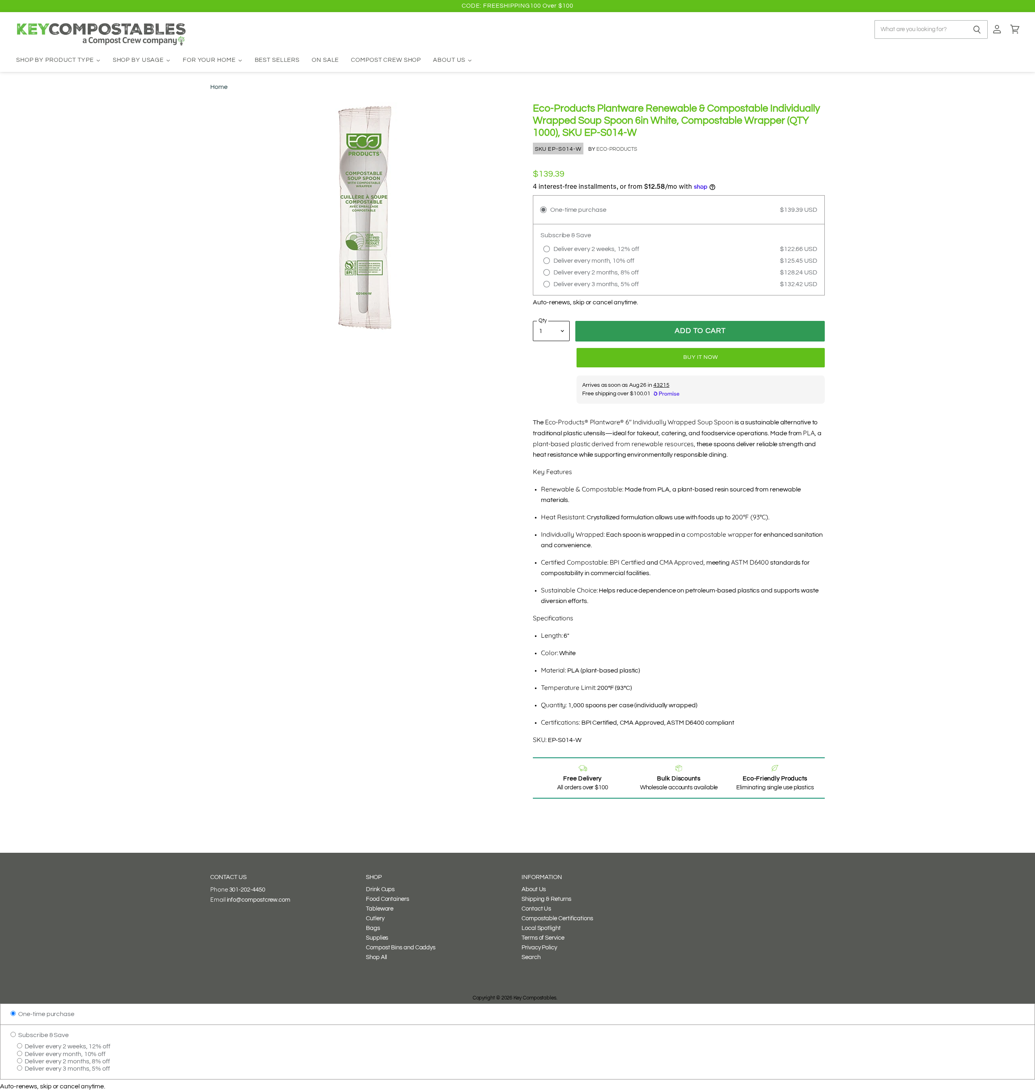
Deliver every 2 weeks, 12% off (66, 1046)
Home (219, 87)
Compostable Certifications (557, 918)
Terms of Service (543, 938)
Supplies (377, 938)
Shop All (376, 957)
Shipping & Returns (546, 899)
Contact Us (536, 909)
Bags (373, 928)
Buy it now (700, 357)
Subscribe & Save (43, 1035)
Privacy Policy (539, 948)
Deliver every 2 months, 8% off (66, 1061)
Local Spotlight (541, 928)
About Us (534, 889)
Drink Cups (380, 889)
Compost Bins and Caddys (400, 948)
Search (531, 957)
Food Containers (387, 899)
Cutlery (375, 918)
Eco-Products (616, 149)
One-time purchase (45, 1014)
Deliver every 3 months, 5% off (66, 1068)
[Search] (977, 29)
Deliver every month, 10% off (64, 1054)
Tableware (379, 909)
